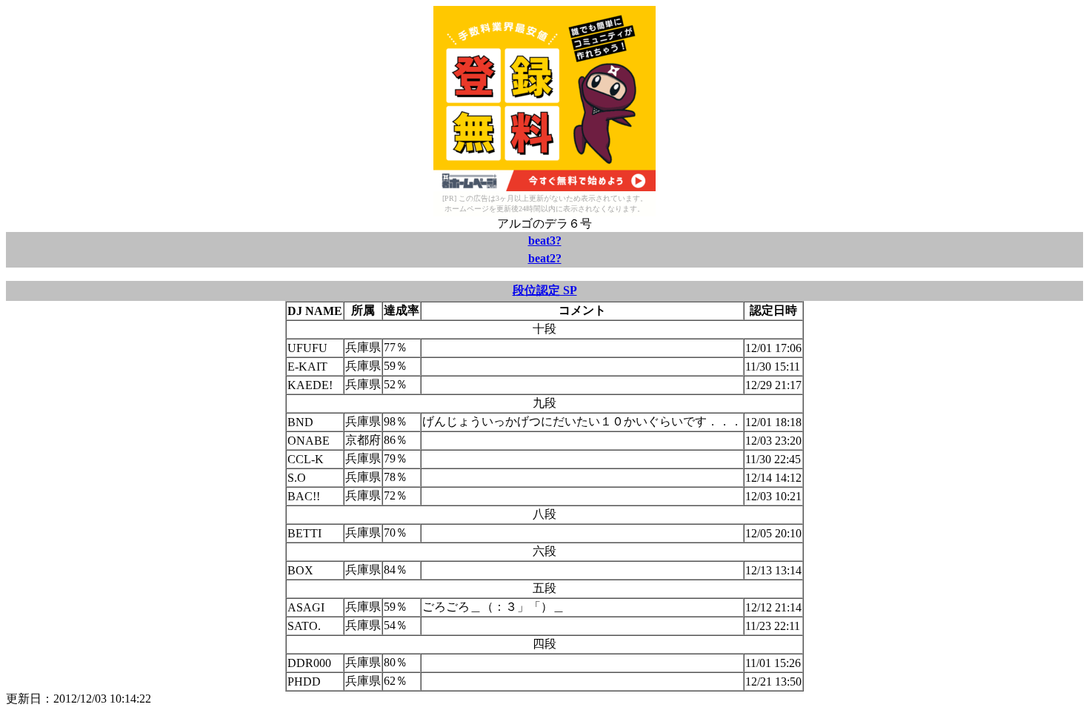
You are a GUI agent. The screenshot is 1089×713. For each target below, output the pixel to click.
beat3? (545, 240)
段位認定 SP (545, 290)
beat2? (545, 258)
